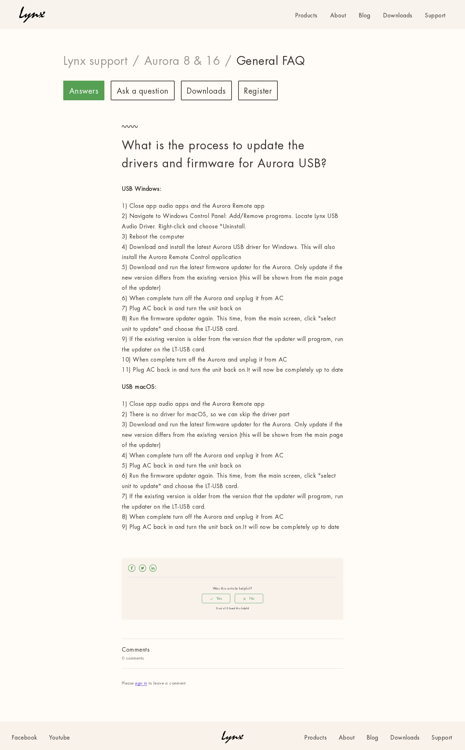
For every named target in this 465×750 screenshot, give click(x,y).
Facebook (132, 568)
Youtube (59, 738)
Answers (84, 91)
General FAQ (271, 61)
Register (258, 91)
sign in (141, 683)
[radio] (216, 598)
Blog (365, 15)
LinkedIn (153, 568)
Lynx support (95, 61)
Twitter (142, 568)
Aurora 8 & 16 (182, 61)
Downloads (397, 15)
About (338, 15)
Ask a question (143, 91)
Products (306, 15)
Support (435, 15)
